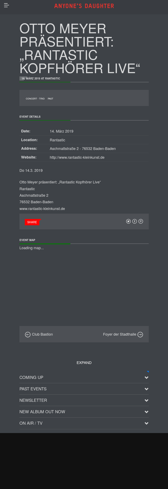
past (50, 98)
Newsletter (33, 400)
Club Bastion (42, 334)
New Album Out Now (42, 411)
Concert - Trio (35, 98)
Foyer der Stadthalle (120, 334)
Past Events (33, 389)
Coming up (31, 377)
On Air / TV (30, 423)
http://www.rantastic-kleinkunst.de (77, 157)
